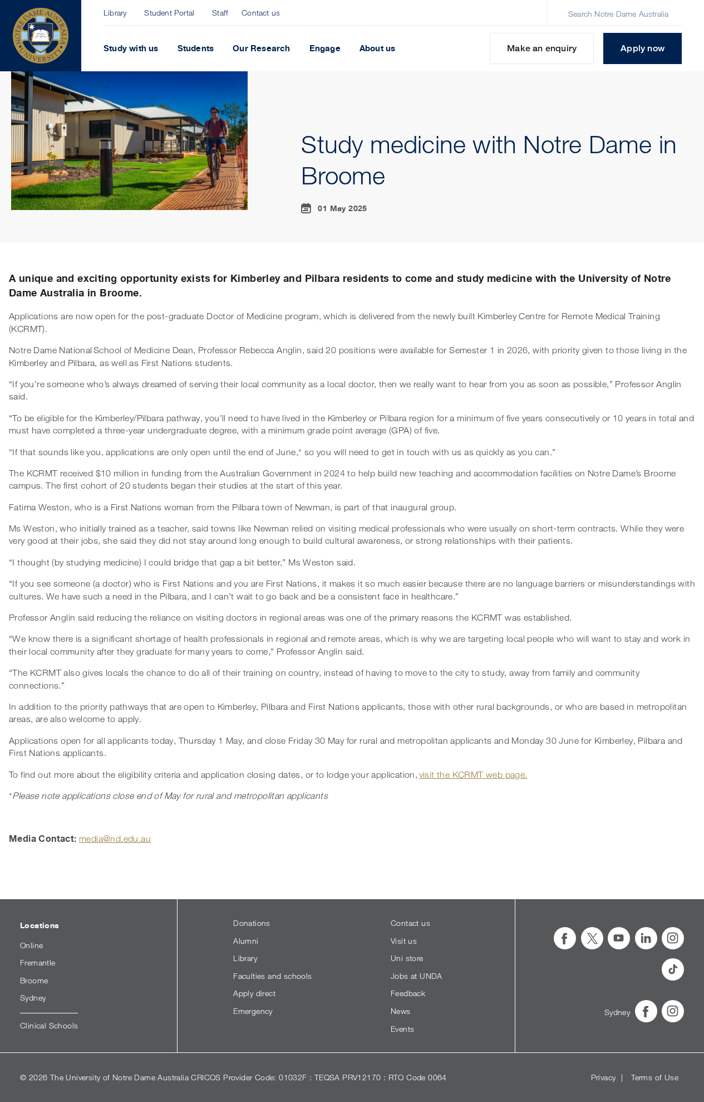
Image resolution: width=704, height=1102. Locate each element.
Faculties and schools (272, 976)
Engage (325, 48)
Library (115, 12)
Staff (220, 12)
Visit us (404, 940)
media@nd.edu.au (115, 838)
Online (31, 945)
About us (378, 48)
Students (196, 48)
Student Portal (169, 12)
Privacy (603, 1077)
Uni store (407, 958)
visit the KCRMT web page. (473, 774)
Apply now (642, 48)
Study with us (131, 48)
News (401, 1011)
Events (402, 1028)
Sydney (33, 997)
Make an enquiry (542, 48)
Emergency (253, 1011)
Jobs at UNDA (416, 976)
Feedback (408, 993)
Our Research (261, 48)
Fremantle (38, 962)
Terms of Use (654, 1077)
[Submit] (556, 13)
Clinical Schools (49, 1025)
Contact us (261, 12)
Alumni (245, 940)
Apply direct (254, 993)
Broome (34, 980)
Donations (251, 923)
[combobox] (620, 13)
